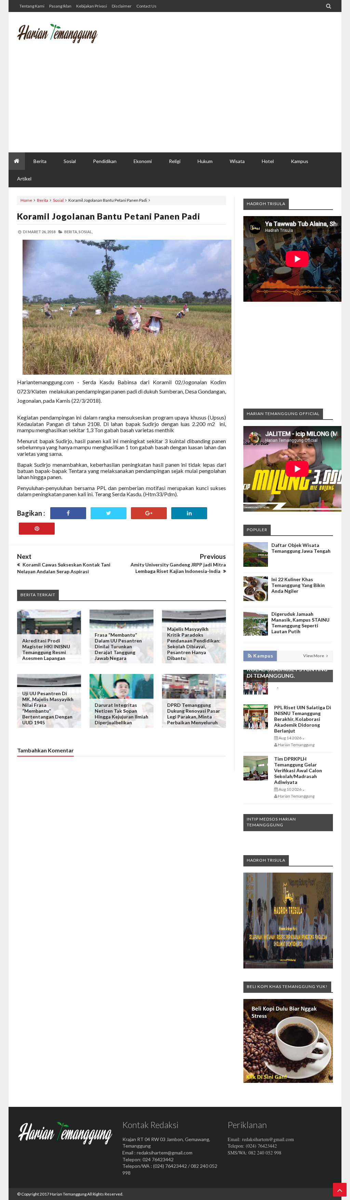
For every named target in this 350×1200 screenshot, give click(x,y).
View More (314, 655)
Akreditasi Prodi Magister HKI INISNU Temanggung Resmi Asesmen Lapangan (46, 649)
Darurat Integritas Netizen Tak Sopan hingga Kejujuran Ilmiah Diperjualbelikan (121, 713)
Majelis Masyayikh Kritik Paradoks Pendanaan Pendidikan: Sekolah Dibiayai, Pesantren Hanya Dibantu (193, 643)
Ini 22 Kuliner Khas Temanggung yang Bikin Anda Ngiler (298, 585)
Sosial (58, 200)
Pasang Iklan (60, 6)
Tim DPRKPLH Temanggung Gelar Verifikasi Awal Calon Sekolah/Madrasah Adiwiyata (298, 770)
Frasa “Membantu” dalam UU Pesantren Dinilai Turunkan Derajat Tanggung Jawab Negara (118, 646)
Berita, (71, 231)
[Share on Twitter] (108, 513)
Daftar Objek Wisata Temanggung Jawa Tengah (301, 548)
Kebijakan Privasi (91, 6)
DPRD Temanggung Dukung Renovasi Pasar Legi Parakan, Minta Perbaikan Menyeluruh (193, 713)
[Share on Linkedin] (189, 513)
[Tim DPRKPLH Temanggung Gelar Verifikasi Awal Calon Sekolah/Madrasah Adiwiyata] (255, 779)
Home (26, 200)
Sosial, (86, 231)
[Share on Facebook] (68, 513)
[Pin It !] (37, 529)
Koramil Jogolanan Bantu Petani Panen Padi (108, 216)
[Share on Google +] (149, 513)
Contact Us (146, 6)
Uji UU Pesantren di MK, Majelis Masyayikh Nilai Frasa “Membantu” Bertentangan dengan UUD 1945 (47, 707)
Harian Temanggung (68, 1194)
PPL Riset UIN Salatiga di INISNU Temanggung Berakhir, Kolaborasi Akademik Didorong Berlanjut (302, 719)
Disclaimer (122, 6)
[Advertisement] (208, 98)
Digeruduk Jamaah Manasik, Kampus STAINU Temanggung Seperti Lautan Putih (300, 622)
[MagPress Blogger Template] (57, 39)
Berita (42, 200)
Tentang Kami (31, 6)
